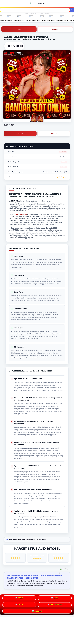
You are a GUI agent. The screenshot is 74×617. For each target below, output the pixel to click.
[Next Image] (69, 85)
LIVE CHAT (38, 610)
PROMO (20, 598)
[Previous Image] (4, 85)
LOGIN (19, 29)
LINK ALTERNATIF (56, 604)
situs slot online (21, 214)
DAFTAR (55, 29)
